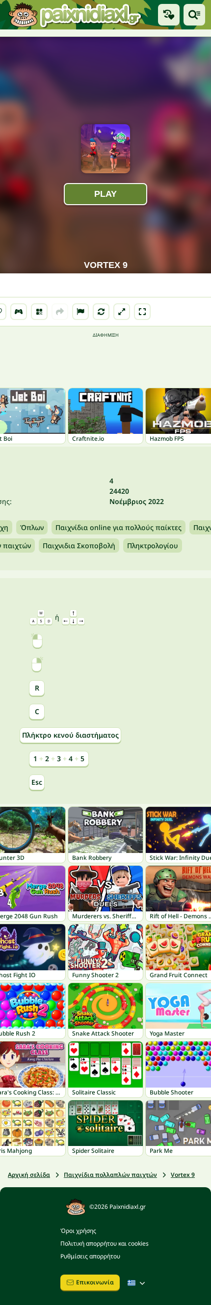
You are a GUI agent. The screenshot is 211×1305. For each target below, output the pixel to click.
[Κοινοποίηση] (60, 311)
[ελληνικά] (137, 1283)
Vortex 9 (183, 1175)
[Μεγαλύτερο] (121, 311)
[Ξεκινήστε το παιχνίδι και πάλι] (101, 311)
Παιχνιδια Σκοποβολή (79, 545)
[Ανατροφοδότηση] (80, 311)
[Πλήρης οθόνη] (142, 311)
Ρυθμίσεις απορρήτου (90, 1256)
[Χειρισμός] (18, 311)
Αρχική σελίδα (29, 1175)
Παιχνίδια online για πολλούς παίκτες (118, 527)
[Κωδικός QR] (39, 311)
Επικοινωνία (95, 1282)
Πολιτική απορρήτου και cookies (104, 1243)
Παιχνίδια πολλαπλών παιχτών (110, 1175)
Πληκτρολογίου (152, 545)
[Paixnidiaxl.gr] (75, 14)
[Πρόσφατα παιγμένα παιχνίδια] (169, 15)
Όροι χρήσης (78, 1230)
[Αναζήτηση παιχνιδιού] (194, 15)
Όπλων (32, 527)
